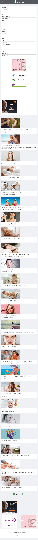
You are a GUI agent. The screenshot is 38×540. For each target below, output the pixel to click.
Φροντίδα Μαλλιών (5, 53)
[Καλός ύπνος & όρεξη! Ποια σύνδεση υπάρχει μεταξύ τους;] (10, 248)
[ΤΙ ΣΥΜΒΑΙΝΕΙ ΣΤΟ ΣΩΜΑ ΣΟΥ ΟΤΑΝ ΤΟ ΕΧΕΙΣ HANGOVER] (10, 449)
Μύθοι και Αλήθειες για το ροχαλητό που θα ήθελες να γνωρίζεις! (17, 361)
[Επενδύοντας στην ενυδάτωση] (10, 263)
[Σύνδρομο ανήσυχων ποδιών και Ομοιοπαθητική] (10, 231)
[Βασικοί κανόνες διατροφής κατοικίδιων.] (10, 186)
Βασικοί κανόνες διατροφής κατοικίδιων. (11, 192)
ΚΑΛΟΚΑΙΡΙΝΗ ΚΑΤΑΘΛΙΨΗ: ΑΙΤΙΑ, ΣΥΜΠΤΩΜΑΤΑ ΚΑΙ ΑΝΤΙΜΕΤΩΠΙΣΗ (18, 331)
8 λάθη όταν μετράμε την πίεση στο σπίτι (11, 470)
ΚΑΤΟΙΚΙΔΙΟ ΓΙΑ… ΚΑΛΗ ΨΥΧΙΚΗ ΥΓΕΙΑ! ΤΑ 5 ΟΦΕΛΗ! (14, 285)
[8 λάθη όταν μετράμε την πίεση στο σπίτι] (10, 464)
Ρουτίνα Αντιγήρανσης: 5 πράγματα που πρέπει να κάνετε (15, 223)
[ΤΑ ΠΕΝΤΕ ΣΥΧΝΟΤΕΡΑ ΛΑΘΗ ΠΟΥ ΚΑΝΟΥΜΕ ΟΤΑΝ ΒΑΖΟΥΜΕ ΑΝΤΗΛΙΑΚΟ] (10, 370)
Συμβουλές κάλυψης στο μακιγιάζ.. (10, 315)
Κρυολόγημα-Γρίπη (5, 33)
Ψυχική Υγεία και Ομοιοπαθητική (9, 440)
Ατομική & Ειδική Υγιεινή (6, 16)
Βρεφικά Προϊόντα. (5, 18)
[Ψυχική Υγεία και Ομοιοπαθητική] (10, 433)
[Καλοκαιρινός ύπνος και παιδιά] (10, 294)
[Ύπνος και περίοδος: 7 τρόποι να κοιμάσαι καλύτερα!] (10, 170)
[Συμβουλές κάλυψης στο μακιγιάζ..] (10, 309)
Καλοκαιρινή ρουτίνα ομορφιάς (9, 346)
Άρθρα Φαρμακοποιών (5, 14)
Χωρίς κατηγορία (5, 55)
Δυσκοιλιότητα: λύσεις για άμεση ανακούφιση (12, 393)
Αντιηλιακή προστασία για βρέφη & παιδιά (12, 145)
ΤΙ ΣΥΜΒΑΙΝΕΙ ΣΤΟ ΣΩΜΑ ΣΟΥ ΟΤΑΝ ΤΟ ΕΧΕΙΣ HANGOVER (15, 455)
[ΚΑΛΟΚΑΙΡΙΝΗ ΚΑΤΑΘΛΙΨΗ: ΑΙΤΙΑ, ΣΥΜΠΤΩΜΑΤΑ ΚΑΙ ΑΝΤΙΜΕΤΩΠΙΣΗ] (10, 324)
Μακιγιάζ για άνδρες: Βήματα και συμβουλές (12, 409)
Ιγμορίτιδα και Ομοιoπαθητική (9, 425)
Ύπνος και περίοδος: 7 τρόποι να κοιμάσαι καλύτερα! (14, 177)
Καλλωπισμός (4, 31)
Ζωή (3, 25)
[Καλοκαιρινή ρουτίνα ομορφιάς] (10, 339)
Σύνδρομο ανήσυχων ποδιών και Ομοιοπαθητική (13, 238)
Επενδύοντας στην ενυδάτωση (9, 270)
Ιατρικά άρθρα (4, 27)
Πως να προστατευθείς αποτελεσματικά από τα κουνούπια (15, 129)
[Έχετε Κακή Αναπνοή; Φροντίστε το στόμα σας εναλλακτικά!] (10, 155)
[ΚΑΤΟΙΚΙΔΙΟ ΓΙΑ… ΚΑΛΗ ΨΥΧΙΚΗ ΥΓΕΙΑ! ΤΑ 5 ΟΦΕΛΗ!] (10, 278)
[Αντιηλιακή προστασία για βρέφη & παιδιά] (10, 139)
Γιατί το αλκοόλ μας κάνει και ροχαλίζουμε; (12, 487)
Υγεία (3, 51)
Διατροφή (3, 20)
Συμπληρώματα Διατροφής (6, 49)
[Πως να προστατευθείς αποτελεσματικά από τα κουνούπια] (10, 122)
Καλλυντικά (4, 29)
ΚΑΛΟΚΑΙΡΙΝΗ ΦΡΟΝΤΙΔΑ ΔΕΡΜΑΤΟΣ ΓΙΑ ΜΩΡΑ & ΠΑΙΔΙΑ (15, 207)
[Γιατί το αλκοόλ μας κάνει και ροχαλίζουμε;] (10, 480)
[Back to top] (35, 537)
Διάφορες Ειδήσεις (5, 22)
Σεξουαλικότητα (4, 46)
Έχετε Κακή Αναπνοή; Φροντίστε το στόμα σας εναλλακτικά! (16, 162)
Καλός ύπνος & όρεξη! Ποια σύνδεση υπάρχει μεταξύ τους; (15, 254)
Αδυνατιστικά (4, 9)
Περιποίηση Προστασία (6, 44)
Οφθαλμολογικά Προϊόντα (6, 38)
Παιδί (3, 40)
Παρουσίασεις (4, 42)
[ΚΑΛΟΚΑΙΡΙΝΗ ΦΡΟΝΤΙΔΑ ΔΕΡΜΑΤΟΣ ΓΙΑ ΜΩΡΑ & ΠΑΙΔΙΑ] (10, 201)
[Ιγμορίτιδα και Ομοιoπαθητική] (10, 418)
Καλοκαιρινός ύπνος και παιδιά (9, 300)
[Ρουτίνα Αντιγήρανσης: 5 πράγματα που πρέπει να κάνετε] (10, 216)
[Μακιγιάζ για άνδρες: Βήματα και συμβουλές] (10, 403)
